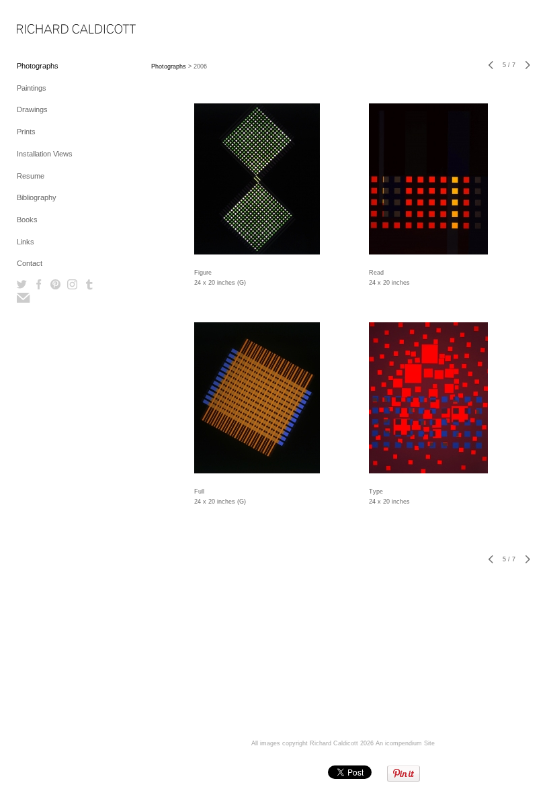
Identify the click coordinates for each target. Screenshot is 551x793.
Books (27, 220)
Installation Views (45, 154)
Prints (26, 132)
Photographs (37, 66)
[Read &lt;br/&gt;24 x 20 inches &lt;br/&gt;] (428, 178)
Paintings (31, 88)
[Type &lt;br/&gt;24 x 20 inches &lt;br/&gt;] (428, 397)
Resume (30, 176)
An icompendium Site (405, 743)
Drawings (32, 109)
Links (25, 242)
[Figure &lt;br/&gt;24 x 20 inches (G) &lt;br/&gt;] (257, 178)
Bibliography (36, 197)
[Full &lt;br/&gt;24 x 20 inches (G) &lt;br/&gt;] (257, 397)
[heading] (50, 30)
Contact (29, 263)
